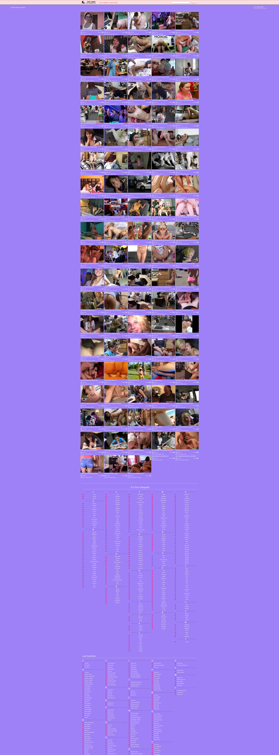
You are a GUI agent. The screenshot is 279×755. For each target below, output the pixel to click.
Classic (117, 601)
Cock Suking (141, 430)
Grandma (140, 645)
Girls (88, 430)
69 (82, 565)
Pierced (163, 681)
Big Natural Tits (89, 174)
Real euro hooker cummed (133, 53)
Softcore (187, 618)
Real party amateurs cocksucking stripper (137, 426)
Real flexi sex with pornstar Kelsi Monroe (112, 544)
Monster (164, 611)
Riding (163, 708)
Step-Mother (164, 615)
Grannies (140, 649)
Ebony (87, 127)
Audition (94, 614)
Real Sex (163, 506)
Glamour (141, 639)
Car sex (117, 587)
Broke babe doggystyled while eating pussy (161, 356)
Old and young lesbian (159, 754)
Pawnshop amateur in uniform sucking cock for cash (186, 240)
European (90, 57)
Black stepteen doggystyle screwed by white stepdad (187, 502)
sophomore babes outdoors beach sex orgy (185, 286)
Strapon (187, 640)
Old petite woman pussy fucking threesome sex (162, 544)
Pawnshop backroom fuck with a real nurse (90, 76)
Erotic (117, 684)
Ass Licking (183, 530)
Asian (134, 34)
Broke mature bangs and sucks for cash (136, 100)
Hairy (140, 662)
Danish (117, 649)
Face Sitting (140, 583)
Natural (163, 626)
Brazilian (94, 662)
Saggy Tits (186, 583)
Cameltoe (117, 585)
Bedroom (94, 637)
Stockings (187, 638)
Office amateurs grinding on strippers (112, 333)
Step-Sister (186, 605)
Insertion (141, 697)
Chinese (117, 599)
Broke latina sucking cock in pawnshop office (161, 496)
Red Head (163, 706)
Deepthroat (117, 655)
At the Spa (130, 240)
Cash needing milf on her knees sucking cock (185, 263)
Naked (163, 624)
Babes (110, 80)
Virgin (186, 706)
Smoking (187, 616)
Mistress (164, 603)
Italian (140, 701)
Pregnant (164, 691)
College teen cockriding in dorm (182, 450)
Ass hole (94, 610)
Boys (94, 660)
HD (180, 337)
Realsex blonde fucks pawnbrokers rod (160, 473)
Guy (141, 655)
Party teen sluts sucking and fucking (135, 473)
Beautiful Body (88, 559)
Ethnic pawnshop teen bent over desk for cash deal (162, 310)
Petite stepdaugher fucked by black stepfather (90, 356)
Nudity (159, 57)
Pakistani (164, 663)
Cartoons (117, 589)
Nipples (163, 629)
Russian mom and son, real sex (182, 123)
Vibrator (187, 702)
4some (94, 587)
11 (261, 8)
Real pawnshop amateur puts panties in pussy (137, 520)
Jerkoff (140, 710)
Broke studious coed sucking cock (135, 403)
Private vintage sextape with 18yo (111, 53)
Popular (111, 2)
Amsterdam (132, 360)
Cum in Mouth (117, 630)
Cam (184, 80)
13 (263, 8)
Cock (117, 609)
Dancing (117, 647)
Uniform (187, 695)
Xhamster (101, 32)
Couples (114, 220)
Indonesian (140, 695)
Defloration (117, 657)
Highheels (140, 674)
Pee (164, 675)
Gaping (140, 629)
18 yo (107, 57)
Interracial (93, 360)
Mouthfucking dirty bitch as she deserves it (113, 170)
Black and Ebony (94, 650)
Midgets (164, 597)
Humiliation (140, 686)
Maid (184, 337)
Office (163, 644)
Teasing (187, 663)
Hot (140, 682)
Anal (134, 80)
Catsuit (107, 553)
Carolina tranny (111, 752)
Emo (117, 682)
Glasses (113, 150)
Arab (94, 602)
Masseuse (163, 587)
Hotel (140, 684)
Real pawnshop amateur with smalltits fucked (161, 286)
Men (164, 593)
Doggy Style (88, 80)
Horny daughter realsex (157, 380)
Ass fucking (114, 57)
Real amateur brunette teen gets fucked (89, 403)
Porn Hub (124, 32)
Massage (164, 585)
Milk (164, 601)
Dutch (87, 57)
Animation (94, 598)
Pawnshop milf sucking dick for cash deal (184, 426)
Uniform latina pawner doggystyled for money (113, 450)
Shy (187, 603)
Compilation (116, 536)
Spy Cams (186, 634)
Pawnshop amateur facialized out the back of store (186, 380)
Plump (163, 685)
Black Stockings (183, 150)
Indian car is (133, 754)
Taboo (186, 657)
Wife (187, 723)
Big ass (134, 174)
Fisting (140, 605)
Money (163, 609)
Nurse (163, 637)
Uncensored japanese (182, 754)
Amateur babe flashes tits (133, 380)
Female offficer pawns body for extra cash (113, 76)
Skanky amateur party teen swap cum (136, 450)
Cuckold (117, 626)
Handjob (134, 150)
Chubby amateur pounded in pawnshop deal (185, 30)
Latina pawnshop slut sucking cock (183, 508)
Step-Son (187, 622)
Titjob (187, 671)
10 (259, 8)
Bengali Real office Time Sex (182, 333)
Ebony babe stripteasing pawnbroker (88, 123)
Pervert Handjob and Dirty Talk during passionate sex (163, 170)
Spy (187, 632)
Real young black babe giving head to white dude (186, 473)
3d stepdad (87, 754)
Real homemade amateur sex (110, 380)
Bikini (181, 290)
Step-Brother (94, 666)
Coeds (182, 57)
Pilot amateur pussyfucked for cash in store (113, 426)
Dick (91, 553)
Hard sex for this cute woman (158, 526)
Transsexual (187, 682)
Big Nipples (139, 80)
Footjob (140, 611)
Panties (163, 665)
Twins (186, 688)
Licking (140, 738)
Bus (94, 674)
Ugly (187, 693)
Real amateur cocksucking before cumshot (161, 30)
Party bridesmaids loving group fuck (88, 526)
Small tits (187, 615)
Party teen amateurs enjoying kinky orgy (89, 380)
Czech (117, 640)
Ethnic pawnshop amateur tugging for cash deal (138, 147)
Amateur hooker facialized (86, 53)
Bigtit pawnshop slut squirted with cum (89, 100)
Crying (117, 624)
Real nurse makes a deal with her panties (112, 310)
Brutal (94, 670)
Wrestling (187, 725)
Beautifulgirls (93, 197)
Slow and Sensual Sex (156, 193)
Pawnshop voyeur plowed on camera (159, 508)
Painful (163, 661)
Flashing (141, 607)
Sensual (187, 591)
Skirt (187, 609)
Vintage (187, 704)
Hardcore (90, 34)
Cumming (117, 632)
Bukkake (94, 672)
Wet (187, 719)
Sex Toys (187, 593)
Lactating (140, 724)
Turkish (186, 684)
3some (155, 150)
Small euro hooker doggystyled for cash (136, 356)
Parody (163, 671)
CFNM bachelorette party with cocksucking (185, 100)
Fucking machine (141, 618)
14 (264, 8)
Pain (164, 659)
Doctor (117, 661)
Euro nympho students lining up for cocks (160, 76)
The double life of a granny (86, 544)
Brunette (83, 34)
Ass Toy (158, 553)
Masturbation (164, 589)
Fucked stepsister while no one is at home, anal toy (186, 532)
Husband (140, 688)
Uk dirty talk (179, 752)
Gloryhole (186, 127)
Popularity (262, 6)
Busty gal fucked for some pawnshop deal (137, 526)
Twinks (186, 686)
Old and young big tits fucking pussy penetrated (138, 561)
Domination (117, 667)
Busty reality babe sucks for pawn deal (89, 450)
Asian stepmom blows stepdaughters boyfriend (138, 30)
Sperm (186, 628)
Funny (87, 34)
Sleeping (187, 613)
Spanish (187, 624)
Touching (187, 678)
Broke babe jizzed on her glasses (111, 496)
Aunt (94, 616)
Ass (86, 150)
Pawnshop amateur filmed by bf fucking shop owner (139, 286)
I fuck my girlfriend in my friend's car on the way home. (187, 526)
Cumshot (138, 57)
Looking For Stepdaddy (109, 532)
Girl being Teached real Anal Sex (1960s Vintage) (91, 426)
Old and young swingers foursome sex (160, 216)
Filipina (140, 599)
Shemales (186, 599)
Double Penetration (117, 669)
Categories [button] (105, 2)
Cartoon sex (110, 754)
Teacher (187, 661)
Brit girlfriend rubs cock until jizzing (183, 514)
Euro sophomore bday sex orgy (158, 147)
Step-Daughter (117, 651)
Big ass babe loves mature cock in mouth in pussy (162, 556)
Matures (116, 407)
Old (163, 646)
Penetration (163, 677)
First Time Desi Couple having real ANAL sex (137, 76)
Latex (140, 728)
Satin (187, 585)
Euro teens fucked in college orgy (183, 53)
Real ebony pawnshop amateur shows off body (161, 333)
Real (115, 290)
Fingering (92, 80)
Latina (140, 732)
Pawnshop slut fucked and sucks (111, 473)
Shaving (187, 597)
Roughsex (163, 715)
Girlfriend (90, 477)
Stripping (187, 642)
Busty (110, 500)
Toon (187, 677)
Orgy (162, 57)
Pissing (163, 683)
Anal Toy (184, 536)
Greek (140, 651)
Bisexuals (187, 530)
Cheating (140, 536)
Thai (187, 667)
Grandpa (141, 647)
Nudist (163, 633)
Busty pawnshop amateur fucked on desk (136, 310)
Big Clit (184, 197)
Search (194, 2)
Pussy (163, 699)
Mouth (163, 616)
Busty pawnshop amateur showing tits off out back (162, 450)
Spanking (187, 626)
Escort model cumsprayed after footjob (160, 514)
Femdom (140, 593)
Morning (164, 613)
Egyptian (118, 680)
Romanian (163, 714)
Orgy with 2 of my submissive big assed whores (90, 170)
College (184, 57)
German (110, 290)
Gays (140, 631)
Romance (163, 712)
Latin (163, 267)
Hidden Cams (115, 34)
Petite (163, 679)
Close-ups (117, 605)
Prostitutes (163, 693)
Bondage (94, 656)
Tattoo (186, 659)
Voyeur (186, 708)
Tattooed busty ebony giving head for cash (184, 310)
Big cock (158, 34)
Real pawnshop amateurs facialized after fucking (186, 356)
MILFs (113, 407)
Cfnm (110, 337)
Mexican (164, 595)
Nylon (163, 639)
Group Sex (114, 337)
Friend (140, 616)
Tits (187, 673)
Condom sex (117, 615)
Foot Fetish (140, 609)
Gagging (141, 626)
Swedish (187, 650)
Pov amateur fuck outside (86, 496)
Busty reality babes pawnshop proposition (113, 100)
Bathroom (94, 627)
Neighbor (164, 628)
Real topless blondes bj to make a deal (184, 520)
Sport (187, 630)
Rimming (164, 710)
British (184, 407)
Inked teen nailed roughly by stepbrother (112, 403)
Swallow (187, 648)
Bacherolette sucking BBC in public (88, 310)
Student (187, 644)
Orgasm (164, 650)
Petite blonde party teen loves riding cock (136, 123)
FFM (141, 597)
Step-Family (140, 587)
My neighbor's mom (180, 147)
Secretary (187, 589)
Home (100, 2)
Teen (187, 665)
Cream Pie (117, 620)
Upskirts (187, 697)
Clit (117, 603)
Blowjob (110, 34)
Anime (94, 600)
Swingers (187, 652)
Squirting (187, 636)
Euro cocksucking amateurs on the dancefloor (114, 123)
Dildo (161, 553)
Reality (163, 704)
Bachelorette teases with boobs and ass (160, 403)
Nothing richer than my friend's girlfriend (89, 532)
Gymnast (140, 657)
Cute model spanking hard (157, 53)
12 (262, 8)
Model (157, 57)
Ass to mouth (136, 553)
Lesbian (140, 736)
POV (164, 689)
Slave (186, 611)
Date (258, 6)
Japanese (140, 706)
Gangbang (140, 628)
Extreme (112, 553)
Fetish (115, 553)
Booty (114, 360)
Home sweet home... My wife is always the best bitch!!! (187, 544)
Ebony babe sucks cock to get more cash (136, 496)
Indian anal (133, 752)
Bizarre (94, 648)
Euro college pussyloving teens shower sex (90, 263)
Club (117, 607)
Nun (164, 635)
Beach (178, 290)
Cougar (89, 360)
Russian (164, 717)
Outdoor (164, 654)
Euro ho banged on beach (157, 426)
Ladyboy (141, 726)
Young (186, 730)
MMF (163, 605)
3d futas (86, 752)
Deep (117, 653)
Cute (154, 57)
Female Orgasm (140, 591)
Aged (107, 536)
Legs (140, 734)
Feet (141, 589)
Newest (115, 2)
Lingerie (140, 739)
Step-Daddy (117, 645)
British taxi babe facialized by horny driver (184, 403)
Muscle (163, 618)
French (140, 615)
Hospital (140, 680)
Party (163, 673)
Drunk (117, 671)
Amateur (107, 34)
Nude (163, 631)
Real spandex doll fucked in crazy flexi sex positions (115, 550)
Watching (187, 714)
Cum (117, 628)
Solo (187, 620)
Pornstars (163, 687)
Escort (117, 686)
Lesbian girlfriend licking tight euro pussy (89, 473)
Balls (94, 625)
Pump (163, 697)
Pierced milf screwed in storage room (159, 100)
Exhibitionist (117, 689)
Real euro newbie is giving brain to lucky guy (113, 263)
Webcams (186, 715)
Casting (137, 267)
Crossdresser (117, 622)
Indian (182, 337)
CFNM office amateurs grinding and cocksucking (186, 496)
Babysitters (94, 623)
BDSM (85, 174)
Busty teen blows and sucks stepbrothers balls (114, 520)
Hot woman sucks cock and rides (182, 76)
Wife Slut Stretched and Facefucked (183, 170)
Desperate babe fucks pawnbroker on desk (113, 147)
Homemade (188, 80)
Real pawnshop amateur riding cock (111, 526)
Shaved (187, 595)
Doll (109, 553)
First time (140, 603)
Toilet (187, 675)
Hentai (140, 670)
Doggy (117, 663)
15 (265, 8)
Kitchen (140, 717)
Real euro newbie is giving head (87, 286)
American (135, 220)
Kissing (140, 715)
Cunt (117, 636)
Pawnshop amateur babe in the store (159, 123)
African (94, 592)
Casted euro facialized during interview (136, 263)
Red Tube (172, 382)
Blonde (134, 127)
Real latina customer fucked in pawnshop (160, 263)
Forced (140, 613)
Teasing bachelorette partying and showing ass (138, 333)
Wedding (187, 717)
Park (164, 669)
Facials (113, 500)
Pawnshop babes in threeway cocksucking (89, 520)
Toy (187, 680)
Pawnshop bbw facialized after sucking (89, 147)
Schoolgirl (187, 587)
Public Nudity (164, 695)
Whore (186, 721)
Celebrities (117, 593)
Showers (187, 601)
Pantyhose (163, 667)
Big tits (184, 34)
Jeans (140, 708)
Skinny (186, 607)
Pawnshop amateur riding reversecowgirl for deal (114, 30)
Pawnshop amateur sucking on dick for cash (90, 333)
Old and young (163, 648)
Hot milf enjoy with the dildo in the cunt (160, 520)
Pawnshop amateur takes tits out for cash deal (161, 502)
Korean (140, 719)
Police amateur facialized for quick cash (112, 356)
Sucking (187, 646)
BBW (181, 34)
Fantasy (161, 536)
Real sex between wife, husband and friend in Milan (138, 544)
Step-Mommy (164, 607)
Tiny (187, 669)
